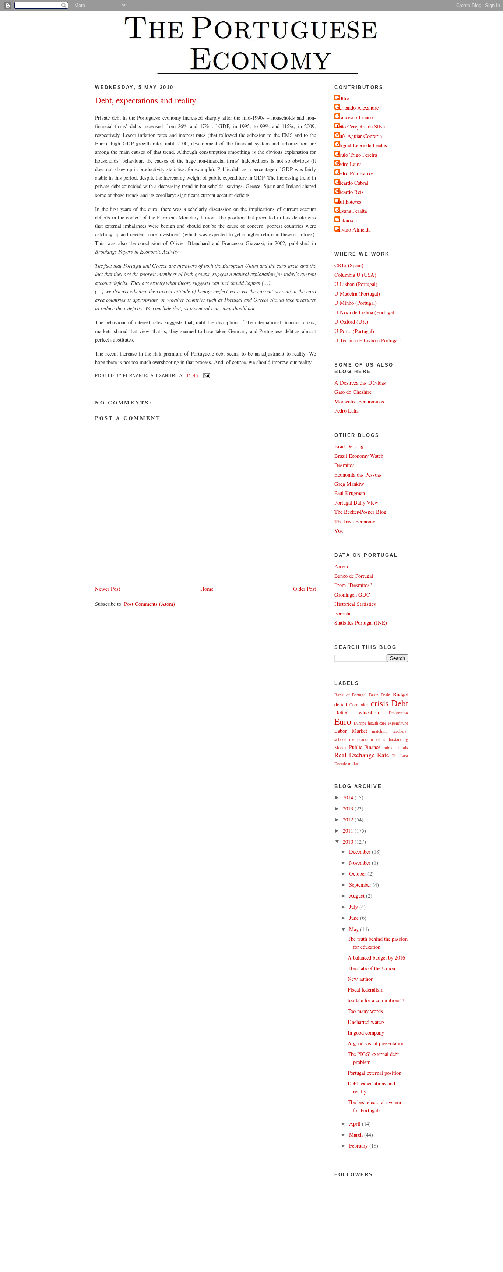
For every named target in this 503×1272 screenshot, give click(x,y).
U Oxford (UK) (351, 321)
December (360, 851)
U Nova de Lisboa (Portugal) (365, 312)
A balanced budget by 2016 (376, 957)
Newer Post (107, 588)
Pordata (342, 613)
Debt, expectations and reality (145, 100)
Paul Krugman (349, 493)
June (354, 917)
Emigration (398, 713)
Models (340, 747)
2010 (349, 841)
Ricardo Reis (350, 191)
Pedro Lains (349, 163)
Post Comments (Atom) (149, 603)
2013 (349, 808)
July (354, 906)
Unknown (346, 220)
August (357, 895)
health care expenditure (388, 723)
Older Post (304, 588)
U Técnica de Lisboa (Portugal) (367, 340)
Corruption (359, 704)
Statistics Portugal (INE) (360, 622)
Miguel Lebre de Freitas (361, 145)
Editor (342, 98)
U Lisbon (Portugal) (355, 283)
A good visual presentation (376, 1043)
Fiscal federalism (365, 989)
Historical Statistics (355, 603)
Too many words (365, 1010)
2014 (349, 797)
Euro (342, 721)
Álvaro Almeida (353, 229)
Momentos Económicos (359, 401)
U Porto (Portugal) (354, 331)
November (360, 862)
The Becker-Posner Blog (360, 511)
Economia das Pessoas (358, 474)
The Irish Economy (354, 521)
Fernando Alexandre (357, 107)
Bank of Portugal (350, 694)
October (358, 873)
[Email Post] (205, 375)
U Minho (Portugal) (355, 302)
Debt (399, 703)
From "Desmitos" (353, 585)
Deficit (341, 712)
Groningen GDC (352, 594)
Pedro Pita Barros (355, 173)
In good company (366, 1032)
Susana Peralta (351, 210)
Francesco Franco (354, 117)
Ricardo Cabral (352, 182)
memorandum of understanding (378, 739)
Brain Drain (380, 694)
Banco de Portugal (353, 575)
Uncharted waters (366, 1021)
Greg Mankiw (349, 483)
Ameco (341, 566)
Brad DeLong (348, 446)
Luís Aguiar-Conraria (359, 135)
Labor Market (350, 730)
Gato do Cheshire (353, 391)
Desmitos (344, 465)
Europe (360, 723)
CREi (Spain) (348, 265)
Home (206, 588)
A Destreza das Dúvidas (360, 382)
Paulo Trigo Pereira (356, 154)
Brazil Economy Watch (358, 455)
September (361, 884)
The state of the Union (371, 968)
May (354, 929)
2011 (349, 830)
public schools (395, 747)
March (356, 1134)
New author (360, 978)
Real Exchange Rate (361, 754)
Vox (338, 530)
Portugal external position (374, 1072)
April (355, 1123)
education (369, 712)
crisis (379, 703)
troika (353, 763)
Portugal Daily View (356, 502)
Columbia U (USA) (355, 274)
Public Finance (365, 746)
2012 (349, 819)
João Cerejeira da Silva (360, 126)
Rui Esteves (348, 201)
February (359, 1145)
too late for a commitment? (376, 1000)
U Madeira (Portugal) (357, 293)
